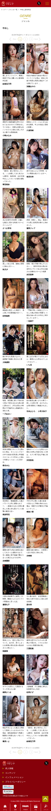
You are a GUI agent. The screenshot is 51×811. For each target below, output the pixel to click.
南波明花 (6, 514)
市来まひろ (31, 411)
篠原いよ (6, 741)
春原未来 (30, 177)
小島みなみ (7, 135)
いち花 (29, 365)
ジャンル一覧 (12, 9)
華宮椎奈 (6, 184)
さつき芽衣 (7, 228)
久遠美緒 (30, 130)
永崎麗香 (6, 561)
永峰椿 (29, 556)
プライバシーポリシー (15, 782)
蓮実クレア (31, 228)
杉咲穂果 (6, 316)
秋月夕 (5, 269)
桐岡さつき (7, 692)
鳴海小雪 (30, 512)
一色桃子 (30, 321)
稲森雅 (5, 651)
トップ (3, 9)
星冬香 (29, 605)
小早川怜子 (42, 411)
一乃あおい (7, 414)
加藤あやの (31, 86)
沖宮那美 (30, 460)
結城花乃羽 (7, 84)
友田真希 (30, 275)
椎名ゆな (6, 465)
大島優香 (6, 362)
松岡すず (30, 692)
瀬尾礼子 (6, 605)
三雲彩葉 (30, 649)
